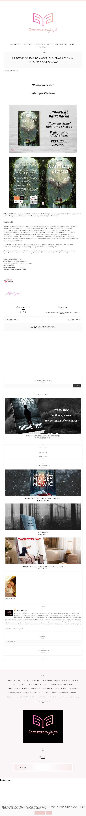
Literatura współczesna (70, 688)
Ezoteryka (35, 680)
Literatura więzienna (51, 688)
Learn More (40, 812)
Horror (57, 680)
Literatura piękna (13, 688)
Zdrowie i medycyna (43, 701)
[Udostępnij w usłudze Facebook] (23, 312)
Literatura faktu (19, 684)
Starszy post (74, 320)
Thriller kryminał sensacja (26, 697)
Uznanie (42, 697)
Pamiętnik (27, 692)
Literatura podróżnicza (31, 688)
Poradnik (46, 692)
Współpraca (61, 44)
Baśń (10, 680)
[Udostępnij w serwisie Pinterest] (25, 312)
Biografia (17, 680)
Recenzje (28, 44)
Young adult (63, 697)
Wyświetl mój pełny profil (14, 629)
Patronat (76, 312)
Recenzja (73, 692)
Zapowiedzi (15, 44)
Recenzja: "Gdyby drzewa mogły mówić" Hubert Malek (43, 499)
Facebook (43, 452)
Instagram (43, 456)
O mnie (73, 44)
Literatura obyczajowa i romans (61, 684)
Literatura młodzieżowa (37, 684)
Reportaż (10, 697)
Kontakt (43, 47)
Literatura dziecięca (64, 312)
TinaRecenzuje (21, 610)
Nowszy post (12, 320)
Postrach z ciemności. (43, 533)
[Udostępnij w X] (20, 312)
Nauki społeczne (14, 692)
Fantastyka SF (51, 312)
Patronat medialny (44, 44)
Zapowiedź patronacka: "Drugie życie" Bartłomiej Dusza (43, 437)
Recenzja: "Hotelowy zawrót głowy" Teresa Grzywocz (43, 567)
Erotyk (26, 680)
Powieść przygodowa (60, 692)
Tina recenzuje (21, 767)
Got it (49, 812)
